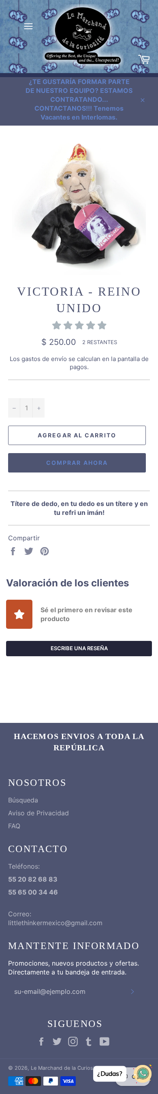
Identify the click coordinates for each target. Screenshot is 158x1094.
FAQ (14, 826)
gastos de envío (44, 359)
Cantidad (21, 389)
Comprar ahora (77, 462)
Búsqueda (23, 800)
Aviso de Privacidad (38, 813)
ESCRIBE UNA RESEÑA (79, 648)
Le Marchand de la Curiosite (65, 1068)
